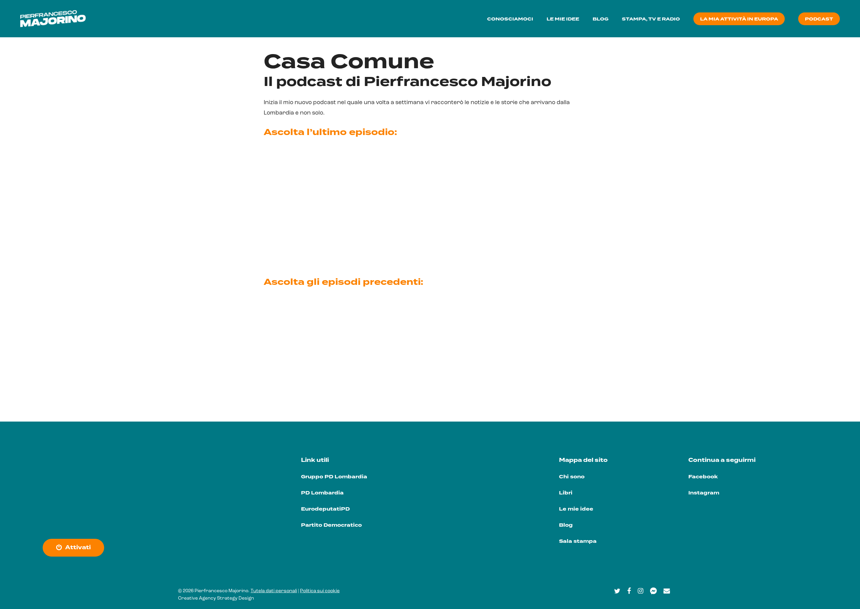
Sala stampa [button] (578, 541)
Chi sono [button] (572, 476)
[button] (78, 547)
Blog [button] (566, 525)
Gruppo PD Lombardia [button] (334, 476)
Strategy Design (235, 598)
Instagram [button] (703, 492)
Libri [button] (565, 492)
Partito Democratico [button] (331, 525)
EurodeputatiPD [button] (325, 509)
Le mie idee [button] (576, 509)
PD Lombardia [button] (322, 492)
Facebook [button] (703, 476)
